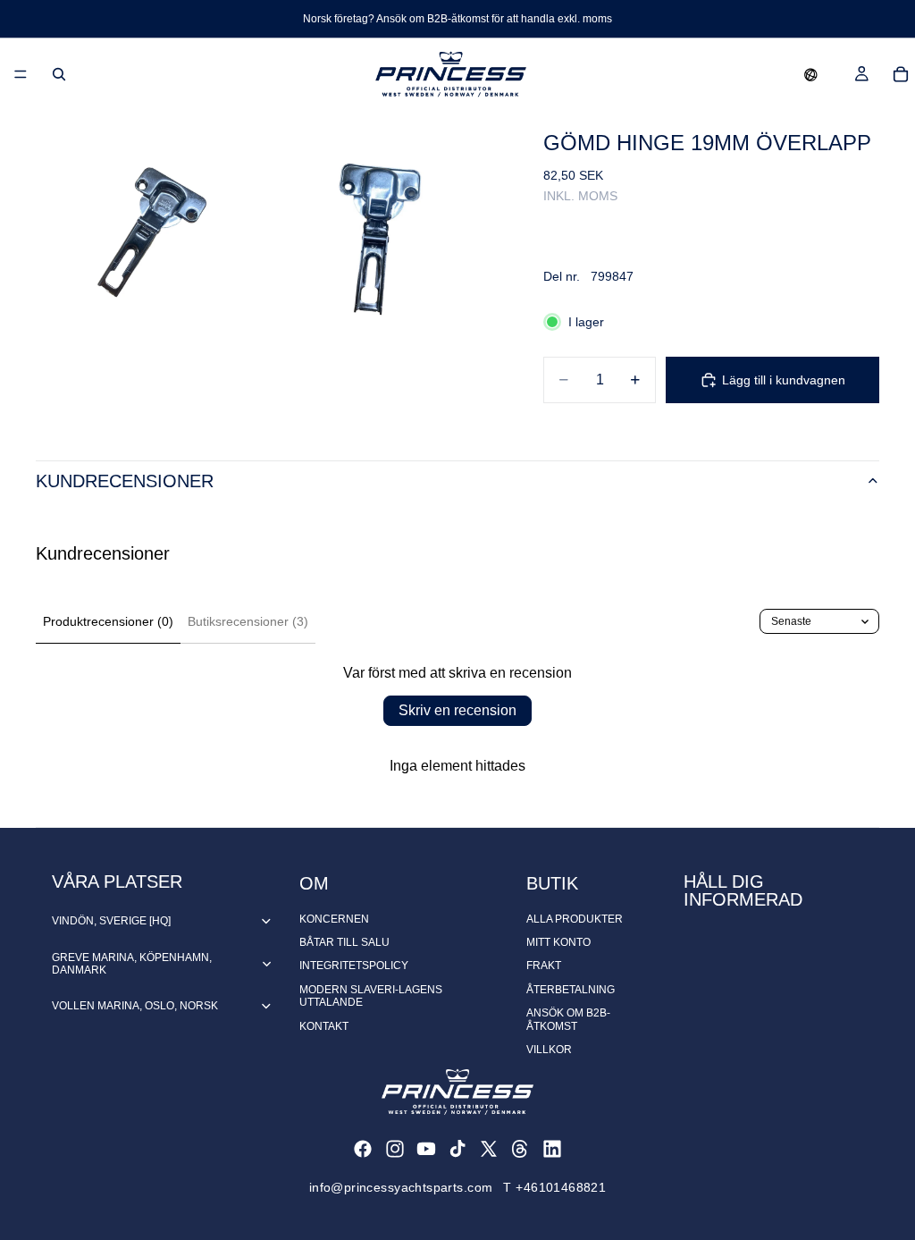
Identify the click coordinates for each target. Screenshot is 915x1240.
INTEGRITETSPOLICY (353, 965)
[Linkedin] (552, 1149)
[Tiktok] (457, 1149)
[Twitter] (488, 1149)
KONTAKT (323, 1026)
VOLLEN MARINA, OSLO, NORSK (135, 1006)
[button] (810, 74)
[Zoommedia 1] (151, 225)
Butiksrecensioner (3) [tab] (248, 621)
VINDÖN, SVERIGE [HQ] (111, 921)
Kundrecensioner (125, 481)
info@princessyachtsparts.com (401, 1187)
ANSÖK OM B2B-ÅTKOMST (568, 1019)
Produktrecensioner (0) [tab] (108, 621)
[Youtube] (426, 1149)
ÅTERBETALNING (570, 989)
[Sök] (59, 74)
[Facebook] (363, 1149)
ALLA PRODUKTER (574, 919)
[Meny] (20, 74)
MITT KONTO (558, 942)
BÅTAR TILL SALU (344, 942)
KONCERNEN (334, 919)
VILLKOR (549, 1049)
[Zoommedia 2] (385, 225)
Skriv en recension (457, 710)
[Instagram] (395, 1149)
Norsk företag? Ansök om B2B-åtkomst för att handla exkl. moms (457, 19)
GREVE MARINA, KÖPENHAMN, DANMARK (132, 963)
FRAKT (543, 965)
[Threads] (520, 1149)
